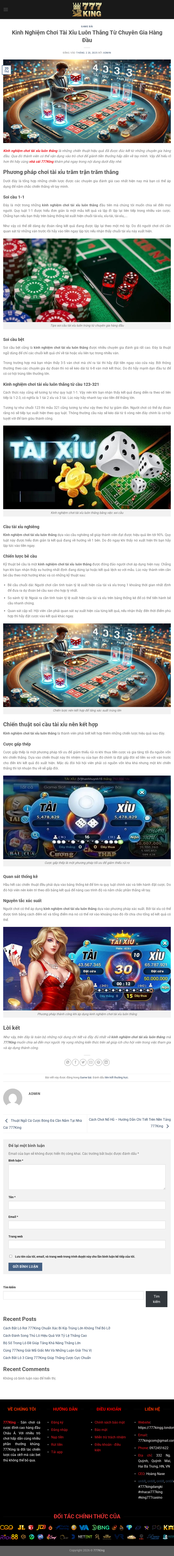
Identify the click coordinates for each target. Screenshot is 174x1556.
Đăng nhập (59, 1430)
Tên (11, 1197)
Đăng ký (57, 1422)
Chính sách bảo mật (110, 1422)
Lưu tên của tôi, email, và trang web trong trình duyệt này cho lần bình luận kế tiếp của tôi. (75, 1256)
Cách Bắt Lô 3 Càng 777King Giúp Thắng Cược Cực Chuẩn (47, 1358)
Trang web (15, 1236)
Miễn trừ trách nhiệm (110, 1437)
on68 (142, 1481)
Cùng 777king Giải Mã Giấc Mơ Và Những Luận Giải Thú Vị (47, 1350)
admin (107, 52)
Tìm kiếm (9, 1287)
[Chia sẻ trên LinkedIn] (106, 1062)
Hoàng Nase (155, 1474)
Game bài (87, 26)
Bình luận (15, 1160)
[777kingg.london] (87, 10)
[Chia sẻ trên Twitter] (83, 1062)
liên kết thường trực (116, 1077)
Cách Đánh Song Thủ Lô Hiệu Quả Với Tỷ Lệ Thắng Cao (45, 1336)
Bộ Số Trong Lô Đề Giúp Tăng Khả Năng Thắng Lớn (42, 1343)
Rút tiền (57, 1445)
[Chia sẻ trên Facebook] (75, 1062)
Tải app (57, 1452)
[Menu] (5, 9)
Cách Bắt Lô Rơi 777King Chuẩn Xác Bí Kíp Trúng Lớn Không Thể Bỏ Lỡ (56, 1328)
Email (13, 1217)
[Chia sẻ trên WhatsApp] (67, 1062)
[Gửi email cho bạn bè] (90, 1062)
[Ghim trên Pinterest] (98, 1062)
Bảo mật (101, 1430)
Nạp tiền (57, 1437)
